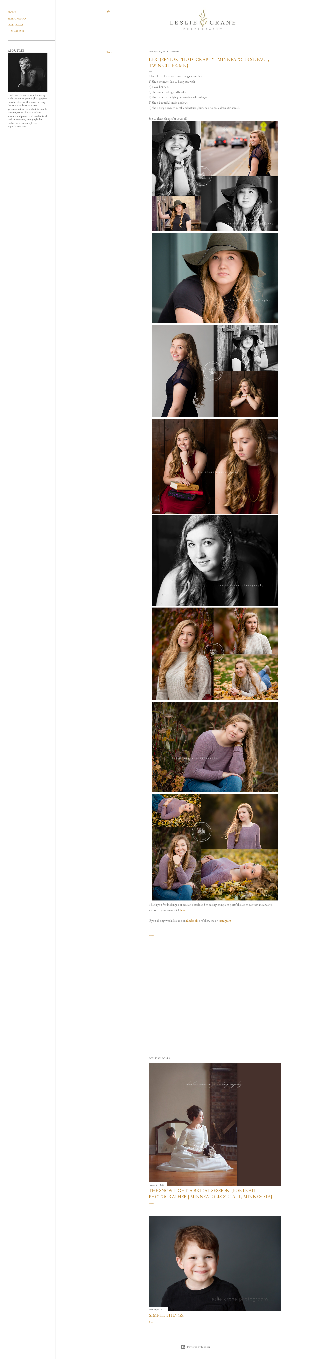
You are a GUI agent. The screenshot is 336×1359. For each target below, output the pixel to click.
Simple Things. (166, 1315)
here (183, 910)
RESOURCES (16, 31)
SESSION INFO (17, 18)
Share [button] (109, 52)
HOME (12, 12)
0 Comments (173, 51)
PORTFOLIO (15, 24)
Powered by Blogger (198, 1346)
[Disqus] (215, 997)
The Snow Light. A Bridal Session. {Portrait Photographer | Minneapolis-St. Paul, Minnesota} (210, 1193)
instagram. (225, 921)
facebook (192, 921)
